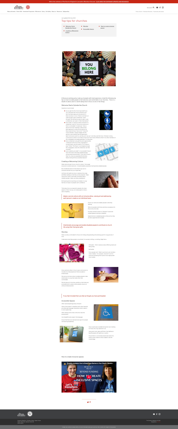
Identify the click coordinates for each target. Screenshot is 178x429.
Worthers (158, 421)
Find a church (139, 11)
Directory (147, 11)
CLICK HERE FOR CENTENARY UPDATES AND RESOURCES (112, 1)
